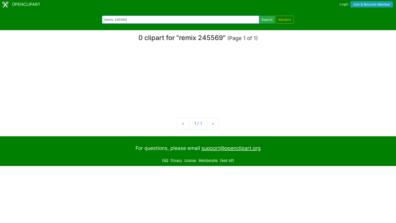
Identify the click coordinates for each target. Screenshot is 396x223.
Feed (223, 160)
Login (344, 4)
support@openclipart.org (231, 148)
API (231, 160)
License (190, 160)
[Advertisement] (198, 82)
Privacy (176, 160)
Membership (208, 160)
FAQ (165, 160)
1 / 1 (198, 123)
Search (267, 20)
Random (284, 20)
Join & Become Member (371, 4)
